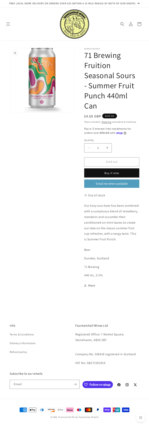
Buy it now (111, 173)
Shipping (106, 121)
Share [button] (91, 285)
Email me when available (112, 184)
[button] (8, 24)
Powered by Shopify (89, 417)
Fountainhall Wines (68, 417)
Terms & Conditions (22, 334)
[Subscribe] (75, 384)
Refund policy (18, 352)
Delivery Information (23, 343)
